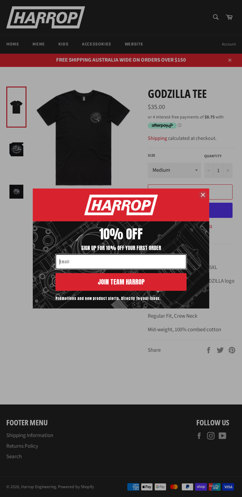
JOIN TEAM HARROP (121, 282)
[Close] (203, 195)
